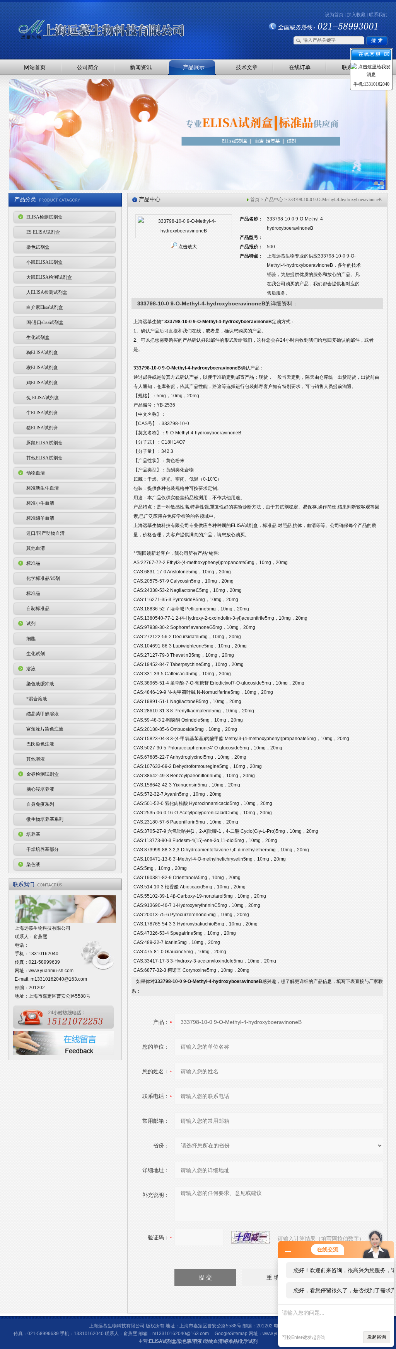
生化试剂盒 (38, 337)
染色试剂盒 (38, 247)
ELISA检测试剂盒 (44, 217)
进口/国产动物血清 (45, 533)
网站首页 (35, 67)
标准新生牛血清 (42, 488)
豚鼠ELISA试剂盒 (44, 443)
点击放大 (187, 246)
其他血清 (35, 548)
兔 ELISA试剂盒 (42, 397)
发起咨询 (376, 1337)
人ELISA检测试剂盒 (46, 292)
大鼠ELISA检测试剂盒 (49, 277)
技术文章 (247, 67)
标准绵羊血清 (40, 518)
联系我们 (378, 14)
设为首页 (334, 14)
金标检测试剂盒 (42, 774)
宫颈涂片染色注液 (44, 729)
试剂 (31, 623)
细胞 (31, 638)
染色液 (33, 864)
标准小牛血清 (40, 503)
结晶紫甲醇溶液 (42, 714)
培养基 (33, 834)
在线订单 (300, 67)
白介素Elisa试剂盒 (44, 307)
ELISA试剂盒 (162, 1341)
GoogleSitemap (231, 1333)
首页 (254, 199)
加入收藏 (356, 14)
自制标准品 (38, 608)
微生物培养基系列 (44, 819)
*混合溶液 (36, 699)
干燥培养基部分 (42, 849)
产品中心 (274, 199)
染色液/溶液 (190, 1341)
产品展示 (194, 67)
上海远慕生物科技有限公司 (90, 16)
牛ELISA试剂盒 (42, 412)
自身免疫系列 (40, 804)
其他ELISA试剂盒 (44, 458)
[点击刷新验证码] (250, 1237)
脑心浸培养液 (40, 789)
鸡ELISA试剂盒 (42, 382)
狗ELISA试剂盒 (42, 352)
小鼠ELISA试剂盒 (44, 262)
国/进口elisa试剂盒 (44, 322)
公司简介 (88, 67)
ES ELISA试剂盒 (43, 232)
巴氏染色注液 (40, 744)
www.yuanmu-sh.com (51, 970)
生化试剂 (35, 653)
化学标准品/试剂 (43, 578)
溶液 (31, 668)
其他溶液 (35, 759)
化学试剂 (248, 1341)
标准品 (33, 563)
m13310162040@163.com (59, 979)
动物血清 (35, 473)
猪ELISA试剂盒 (42, 427)
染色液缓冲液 (40, 683)
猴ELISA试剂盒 (42, 367)
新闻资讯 (141, 67)
